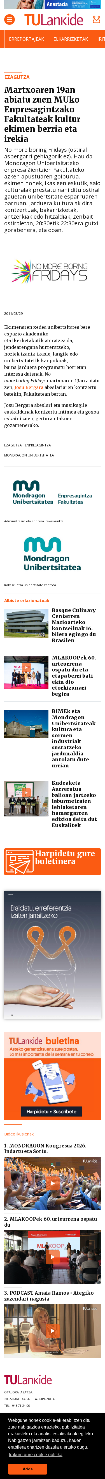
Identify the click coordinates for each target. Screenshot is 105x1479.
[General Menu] (9, 19)
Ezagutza (13, 445)
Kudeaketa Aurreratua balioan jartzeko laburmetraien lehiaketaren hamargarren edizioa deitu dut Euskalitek (74, 804)
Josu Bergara (30, 387)
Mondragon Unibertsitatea (29, 455)
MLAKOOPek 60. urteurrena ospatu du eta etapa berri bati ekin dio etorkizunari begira (74, 675)
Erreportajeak (26, 39)
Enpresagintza (38, 445)
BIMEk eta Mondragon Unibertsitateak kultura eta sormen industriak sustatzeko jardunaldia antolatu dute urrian (73, 738)
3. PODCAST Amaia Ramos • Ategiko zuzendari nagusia (49, 1296)
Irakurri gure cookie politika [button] (35, 1454)
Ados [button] (28, 1469)
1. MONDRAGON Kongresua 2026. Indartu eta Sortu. (45, 1148)
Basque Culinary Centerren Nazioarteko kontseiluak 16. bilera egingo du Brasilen (74, 625)
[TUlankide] (53, 19)
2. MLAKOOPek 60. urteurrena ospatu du (50, 1222)
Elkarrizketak (70, 39)
